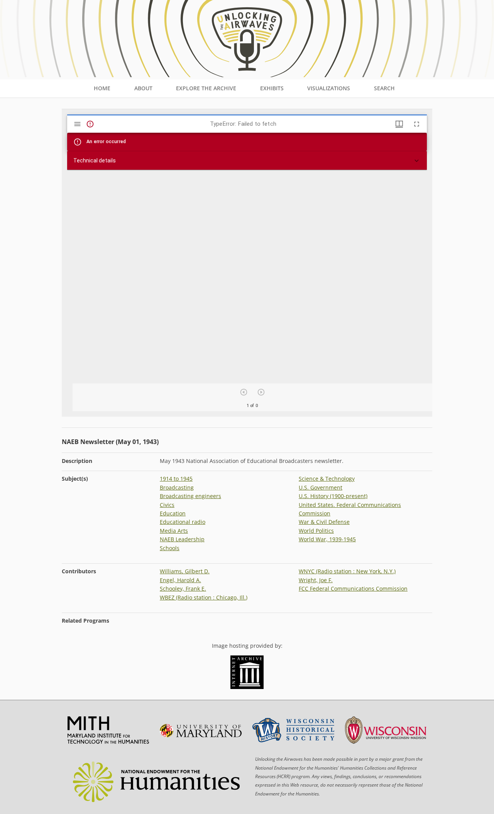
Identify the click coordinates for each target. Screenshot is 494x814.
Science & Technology (327, 478)
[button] (247, 160)
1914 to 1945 (176, 478)
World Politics (316, 530)
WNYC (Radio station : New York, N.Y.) (347, 571)
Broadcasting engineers (190, 496)
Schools (169, 548)
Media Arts (174, 530)
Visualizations (328, 88)
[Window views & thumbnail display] (399, 124)
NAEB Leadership (182, 539)
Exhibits (272, 88)
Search (384, 88)
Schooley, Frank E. (183, 588)
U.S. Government (320, 487)
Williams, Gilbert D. (185, 571)
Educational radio (182, 521)
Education (173, 513)
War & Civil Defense (324, 521)
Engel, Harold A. (180, 580)
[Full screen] (416, 124)
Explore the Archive (206, 88)
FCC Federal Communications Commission (353, 588)
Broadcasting (177, 487)
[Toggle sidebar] (77, 124)
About (143, 88)
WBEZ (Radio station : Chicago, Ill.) (203, 597)
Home (102, 88)
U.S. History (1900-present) (333, 496)
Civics (167, 504)
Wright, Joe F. (316, 580)
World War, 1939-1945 (327, 539)
